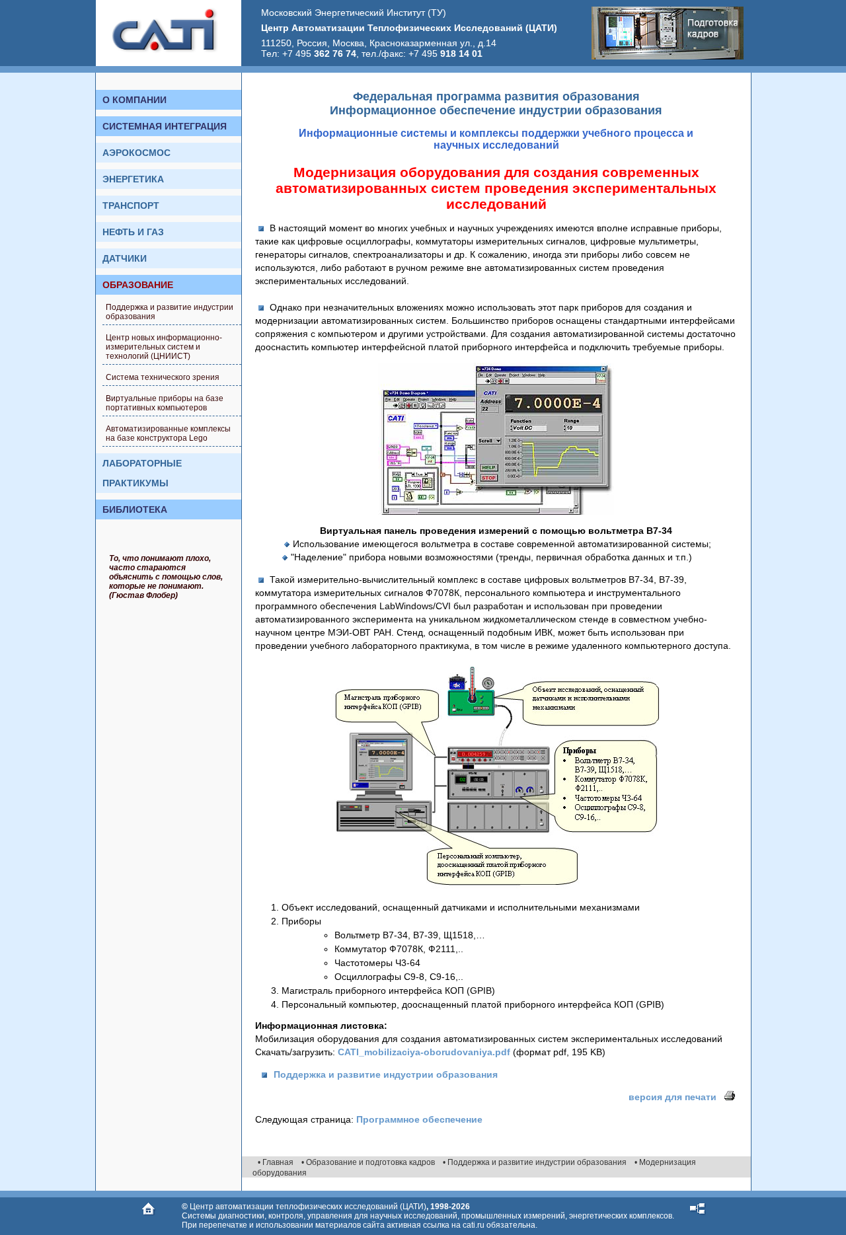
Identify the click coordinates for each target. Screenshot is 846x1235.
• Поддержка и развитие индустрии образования (535, 1162)
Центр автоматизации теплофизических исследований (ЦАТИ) (308, 1206)
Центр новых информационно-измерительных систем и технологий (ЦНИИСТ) (164, 347)
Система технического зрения (162, 377)
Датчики (124, 258)
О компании (134, 99)
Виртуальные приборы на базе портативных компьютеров (164, 403)
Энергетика (133, 179)
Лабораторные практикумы (142, 473)
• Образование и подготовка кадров (368, 1162)
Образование (137, 285)
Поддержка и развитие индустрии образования (169, 312)
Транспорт (130, 205)
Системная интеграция (164, 126)
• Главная (275, 1162)
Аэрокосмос (136, 152)
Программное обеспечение (419, 1119)
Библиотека (134, 509)
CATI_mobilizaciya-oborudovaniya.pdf (424, 1052)
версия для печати (675, 1097)
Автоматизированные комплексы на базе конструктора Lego (168, 433)
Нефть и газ (133, 232)
